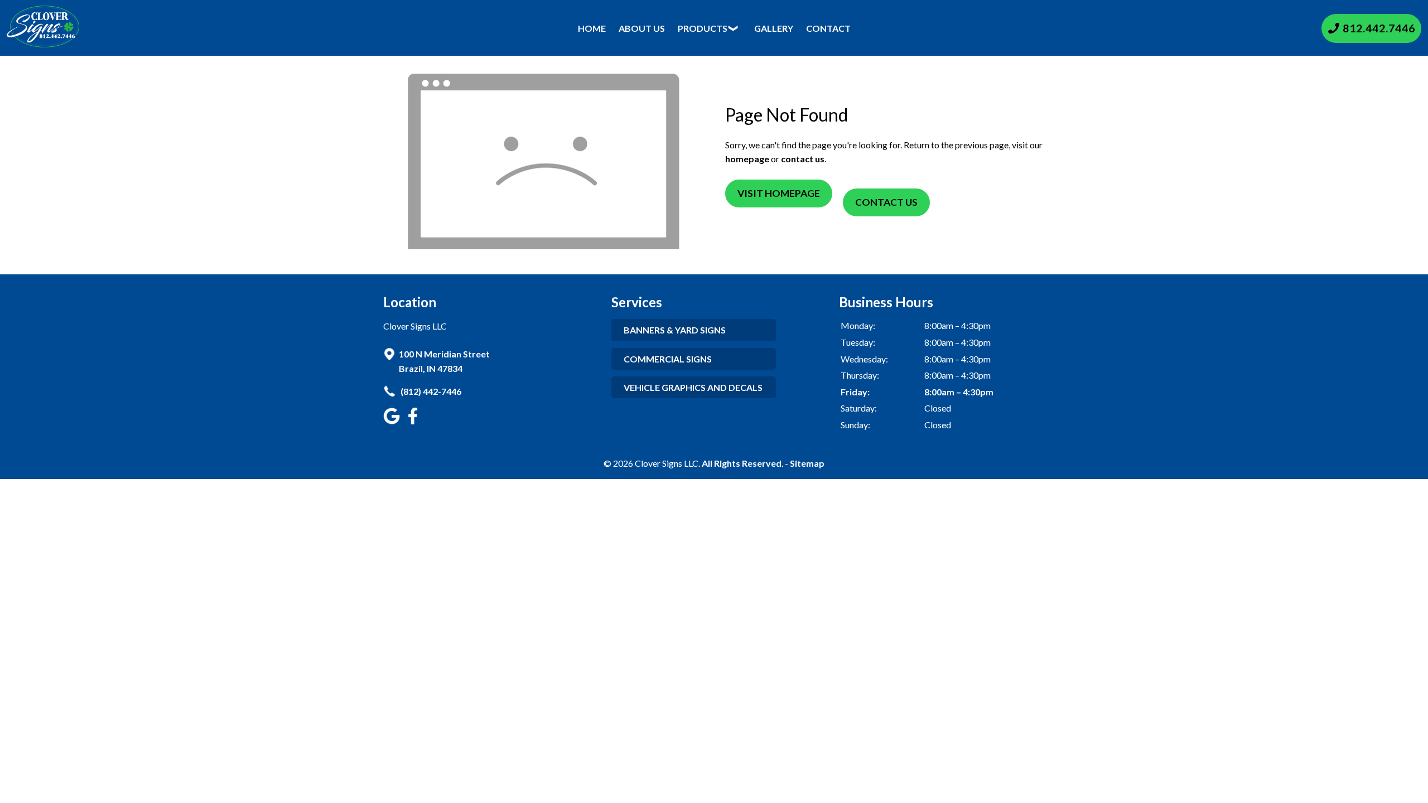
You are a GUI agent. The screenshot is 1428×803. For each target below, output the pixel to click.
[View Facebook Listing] (414, 420)
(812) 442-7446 (430, 391)
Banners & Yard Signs (675, 330)
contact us (802, 158)
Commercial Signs (668, 359)
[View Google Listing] (393, 420)
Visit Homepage (778, 193)
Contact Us (886, 202)
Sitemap (807, 463)
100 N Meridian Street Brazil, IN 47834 (444, 361)
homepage (747, 158)
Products (702, 28)
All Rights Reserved (741, 463)
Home (592, 28)
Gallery (773, 28)
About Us (642, 28)
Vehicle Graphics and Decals (693, 387)
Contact (828, 28)
